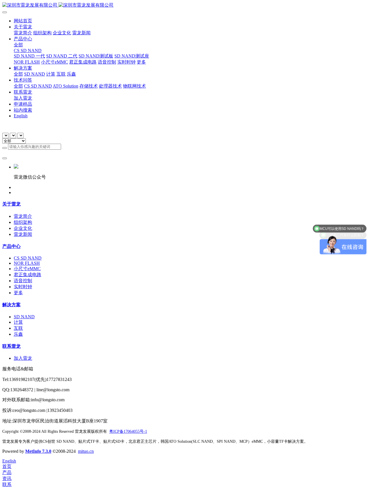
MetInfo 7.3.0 (38, 451)
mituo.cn (86, 451)
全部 (18, 44)
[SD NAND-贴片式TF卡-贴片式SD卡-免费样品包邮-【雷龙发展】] (183, 5)
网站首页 (23, 20)
